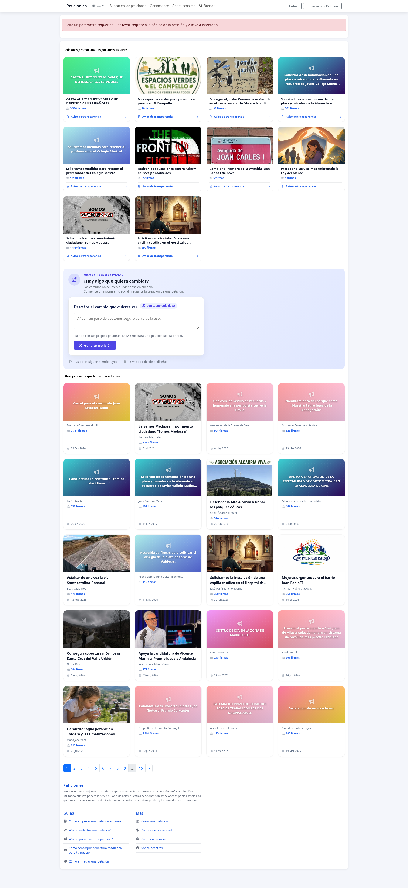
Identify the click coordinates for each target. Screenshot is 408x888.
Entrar (293, 6)
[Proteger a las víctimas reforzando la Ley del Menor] (311, 159)
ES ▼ (100, 5)
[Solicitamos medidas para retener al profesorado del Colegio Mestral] (96, 159)
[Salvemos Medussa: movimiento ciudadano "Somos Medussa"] (96, 228)
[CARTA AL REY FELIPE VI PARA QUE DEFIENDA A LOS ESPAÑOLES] (96, 89)
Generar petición (98, 345)
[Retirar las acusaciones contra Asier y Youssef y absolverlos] (168, 159)
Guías (68, 813)
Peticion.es (76, 6)
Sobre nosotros (183, 6)
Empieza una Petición (322, 6)
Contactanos (159, 6)
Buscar (209, 6)
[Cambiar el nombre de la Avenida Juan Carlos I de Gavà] (240, 159)
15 (141, 768)
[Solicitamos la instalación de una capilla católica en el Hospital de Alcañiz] (168, 228)
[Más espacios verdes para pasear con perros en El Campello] (168, 89)
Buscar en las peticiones (127, 6)
